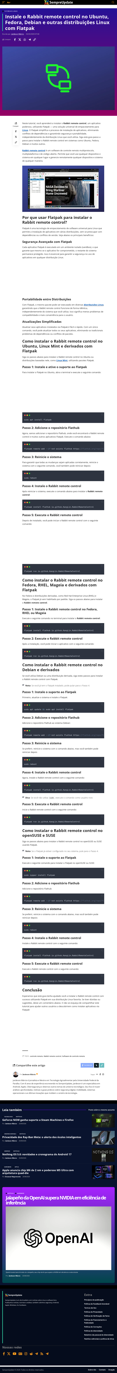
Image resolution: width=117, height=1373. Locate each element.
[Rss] (42, 1353)
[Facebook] (100, 1074)
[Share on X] (19, 39)
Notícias (11, 1193)
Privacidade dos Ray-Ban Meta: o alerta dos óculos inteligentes (41, 1137)
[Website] (97, 1074)
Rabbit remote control (33, 150)
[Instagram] (103, 1074)
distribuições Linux (94, 304)
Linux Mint (62, 360)
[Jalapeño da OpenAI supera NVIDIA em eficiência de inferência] (58, 1238)
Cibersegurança (10, 1134)
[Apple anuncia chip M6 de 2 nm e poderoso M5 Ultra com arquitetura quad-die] (103, 1172)
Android (7, 1151)
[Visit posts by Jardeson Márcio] (16, 1074)
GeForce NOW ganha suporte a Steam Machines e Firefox (38, 1120)
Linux (25, 130)
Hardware (20, 1193)
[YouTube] (14, 1353)
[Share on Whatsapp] (24, 39)
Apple (17, 1167)
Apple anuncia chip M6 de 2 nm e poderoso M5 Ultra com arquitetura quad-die (38, 1171)
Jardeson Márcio (17, 34)
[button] (4, 2)
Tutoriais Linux (10, 11)
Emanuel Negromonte (13, 1177)
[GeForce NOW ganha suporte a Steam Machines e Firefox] (103, 1120)
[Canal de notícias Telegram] (47, 1353)
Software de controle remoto (73, 1056)
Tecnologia (8, 1116)
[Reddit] (31, 1353)
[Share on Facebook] (15, 39)
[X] (9, 1353)
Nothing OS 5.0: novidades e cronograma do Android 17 (37, 1154)
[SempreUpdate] (58, 2)
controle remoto (36, 1056)
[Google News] (20, 1353)
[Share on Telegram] (29, 39)
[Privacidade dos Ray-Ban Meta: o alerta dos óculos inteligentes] (103, 1138)
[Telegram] (37, 1353)
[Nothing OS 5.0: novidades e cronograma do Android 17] (103, 1155)
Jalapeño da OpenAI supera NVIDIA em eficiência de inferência (56, 1200)
